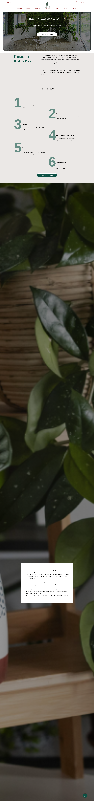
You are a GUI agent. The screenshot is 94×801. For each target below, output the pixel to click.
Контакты (74, 8)
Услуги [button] (28, 8)
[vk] (8, 3)
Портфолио (36, 8)
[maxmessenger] (10, 3)
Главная (19, 8)
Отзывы (57, 8)
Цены (65, 8)
